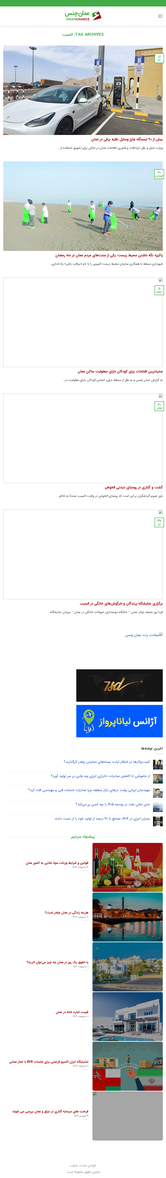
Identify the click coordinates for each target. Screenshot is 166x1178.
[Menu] (160, 16)
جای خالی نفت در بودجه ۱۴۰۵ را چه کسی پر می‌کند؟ (113, 804)
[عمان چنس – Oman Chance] (83, 16)
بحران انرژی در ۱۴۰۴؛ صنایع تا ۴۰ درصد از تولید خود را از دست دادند (102, 819)
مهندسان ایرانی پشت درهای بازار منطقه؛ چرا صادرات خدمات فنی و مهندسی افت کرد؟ (89, 790)
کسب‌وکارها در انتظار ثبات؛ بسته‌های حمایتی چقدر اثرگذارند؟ (107, 762)
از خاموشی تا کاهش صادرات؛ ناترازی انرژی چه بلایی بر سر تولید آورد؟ (100, 776)
